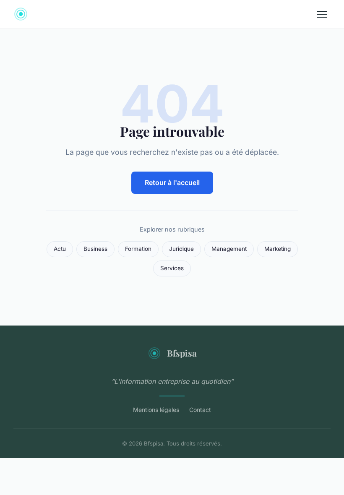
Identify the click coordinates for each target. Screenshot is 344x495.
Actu (60, 248)
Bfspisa (182, 353)
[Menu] (322, 14)
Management (229, 248)
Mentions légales (156, 409)
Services (172, 268)
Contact (200, 409)
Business (95, 248)
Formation (138, 248)
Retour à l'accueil (172, 182)
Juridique (181, 248)
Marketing (277, 248)
